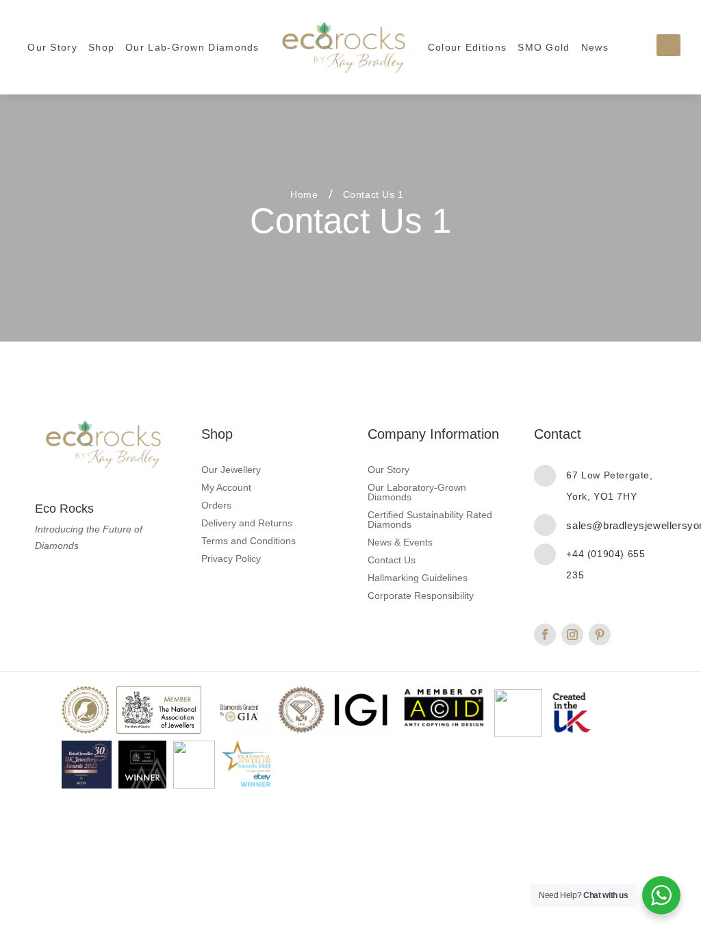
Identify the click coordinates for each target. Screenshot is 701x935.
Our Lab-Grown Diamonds (192, 47)
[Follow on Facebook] (545, 634)
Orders (216, 505)
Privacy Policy (231, 559)
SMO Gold (544, 47)
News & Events (400, 542)
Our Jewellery (231, 470)
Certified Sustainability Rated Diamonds (430, 520)
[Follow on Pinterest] (600, 634)
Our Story (52, 47)
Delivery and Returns (246, 523)
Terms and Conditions (248, 541)
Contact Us (392, 560)
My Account (226, 488)
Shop (101, 47)
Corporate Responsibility (421, 596)
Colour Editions (467, 47)
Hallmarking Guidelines (418, 578)
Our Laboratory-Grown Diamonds (417, 492)
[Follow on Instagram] (572, 634)
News (595, 47)
